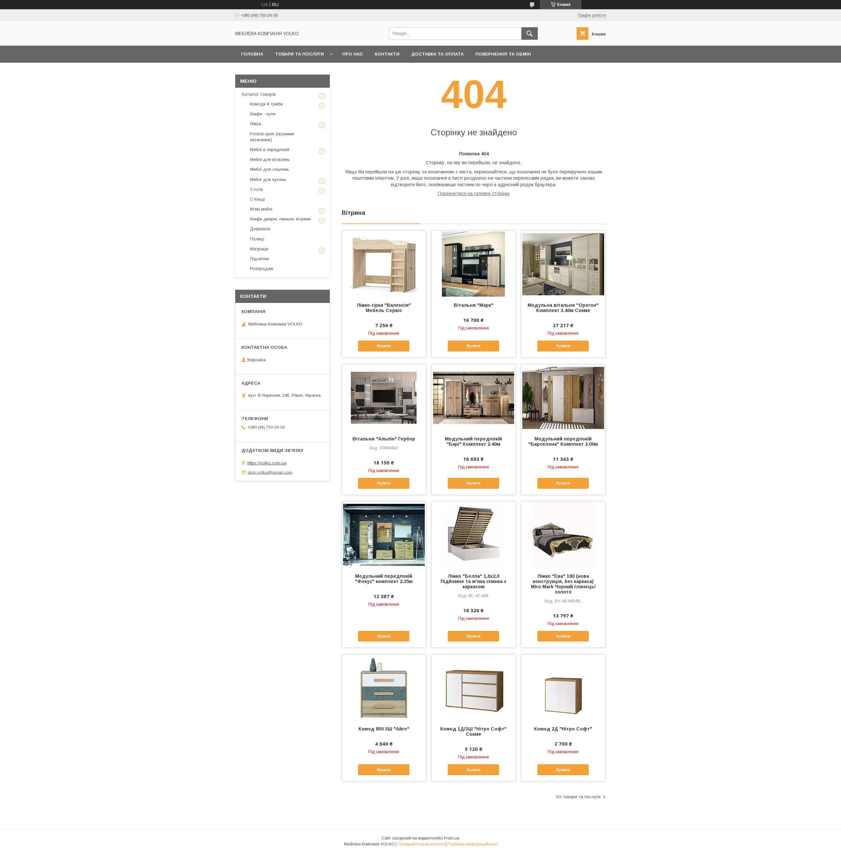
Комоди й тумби (266, 103)
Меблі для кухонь (268, 179)
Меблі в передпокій (269, 149)
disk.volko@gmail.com (270, 472)
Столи (256, 189)
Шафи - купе (262, 113)
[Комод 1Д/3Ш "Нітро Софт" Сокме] (473, 687)
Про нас (352, 54)
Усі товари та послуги (578, 796)
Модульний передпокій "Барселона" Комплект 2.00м (563, 441)
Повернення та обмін (503, 54)
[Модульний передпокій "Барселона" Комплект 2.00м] (563, 397)
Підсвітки (259, 258)
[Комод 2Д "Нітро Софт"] (563, 687)
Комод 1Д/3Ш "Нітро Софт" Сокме (473, 731)
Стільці (257, 199)
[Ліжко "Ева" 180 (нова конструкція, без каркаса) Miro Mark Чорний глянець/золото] (563, 535)
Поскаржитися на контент (421, 844)
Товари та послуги (299, 54)
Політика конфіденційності (472, 844)
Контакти (387, 54)
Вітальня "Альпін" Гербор (383, 438)
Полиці (257, 238)
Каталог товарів (259, 94)
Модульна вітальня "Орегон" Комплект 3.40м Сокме (563, 308)
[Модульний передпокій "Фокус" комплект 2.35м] (384, 535)
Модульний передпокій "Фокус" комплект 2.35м (384, 578)
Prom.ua (451, 838)
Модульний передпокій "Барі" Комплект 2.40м (473, 441)
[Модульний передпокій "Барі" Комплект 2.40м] (473, 397)
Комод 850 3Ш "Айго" (383, 728)
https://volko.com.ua (266, 462)
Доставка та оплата (437, 54)
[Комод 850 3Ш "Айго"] (384, 687)
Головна (252, 54)
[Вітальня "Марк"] (473, 264)
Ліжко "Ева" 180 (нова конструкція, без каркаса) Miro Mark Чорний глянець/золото (563, 584)
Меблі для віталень (270, 159)
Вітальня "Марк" (473, 305)
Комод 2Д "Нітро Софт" (563, 728)
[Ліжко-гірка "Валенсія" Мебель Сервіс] (384, 264)
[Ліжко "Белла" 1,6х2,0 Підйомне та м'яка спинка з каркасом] (473, 535)
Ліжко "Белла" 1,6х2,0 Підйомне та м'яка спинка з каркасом (473, 581)
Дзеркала (260, 228)
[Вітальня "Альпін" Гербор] (384, 397)
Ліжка (255, 123)
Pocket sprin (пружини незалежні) (272, 136)
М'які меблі (261, 209)
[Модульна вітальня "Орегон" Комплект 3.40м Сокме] (563, 264)
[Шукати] (529, 33)
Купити (384, 346)
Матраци (259, 248)
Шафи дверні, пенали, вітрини (280, 218)
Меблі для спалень (269, 169)
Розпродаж (261, 268)
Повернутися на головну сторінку (474, 193)
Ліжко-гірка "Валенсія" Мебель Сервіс (383, 308)
